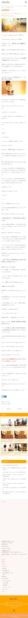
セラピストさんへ (6, 401)
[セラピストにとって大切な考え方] (8, 409)
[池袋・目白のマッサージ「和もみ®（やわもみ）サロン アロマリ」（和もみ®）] (6, 2)
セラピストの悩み (6, 403)
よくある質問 (5, 582)
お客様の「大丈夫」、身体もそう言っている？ (12, 479)
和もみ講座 (4, 568)
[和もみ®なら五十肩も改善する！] (20, 409)
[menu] (26, 2)
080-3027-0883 (5, 546)
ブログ (3, 591)
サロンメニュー (5, 566)
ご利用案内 (5, 585)
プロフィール (4, 589)
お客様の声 (4, 576)
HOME (3, 562)
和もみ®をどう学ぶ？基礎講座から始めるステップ (13, 467)
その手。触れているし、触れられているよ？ (12, 487)
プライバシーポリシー (7, 587)
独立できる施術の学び (7, 465)
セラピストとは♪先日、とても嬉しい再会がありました (14, 483)
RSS (14, 610)
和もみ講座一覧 (6, 570)
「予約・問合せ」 (14, 554)
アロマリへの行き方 (7, 580)
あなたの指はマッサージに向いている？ (11, 472)
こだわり (3, 564)
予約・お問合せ (5, 578)
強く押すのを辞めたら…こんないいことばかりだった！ (14, 474)
